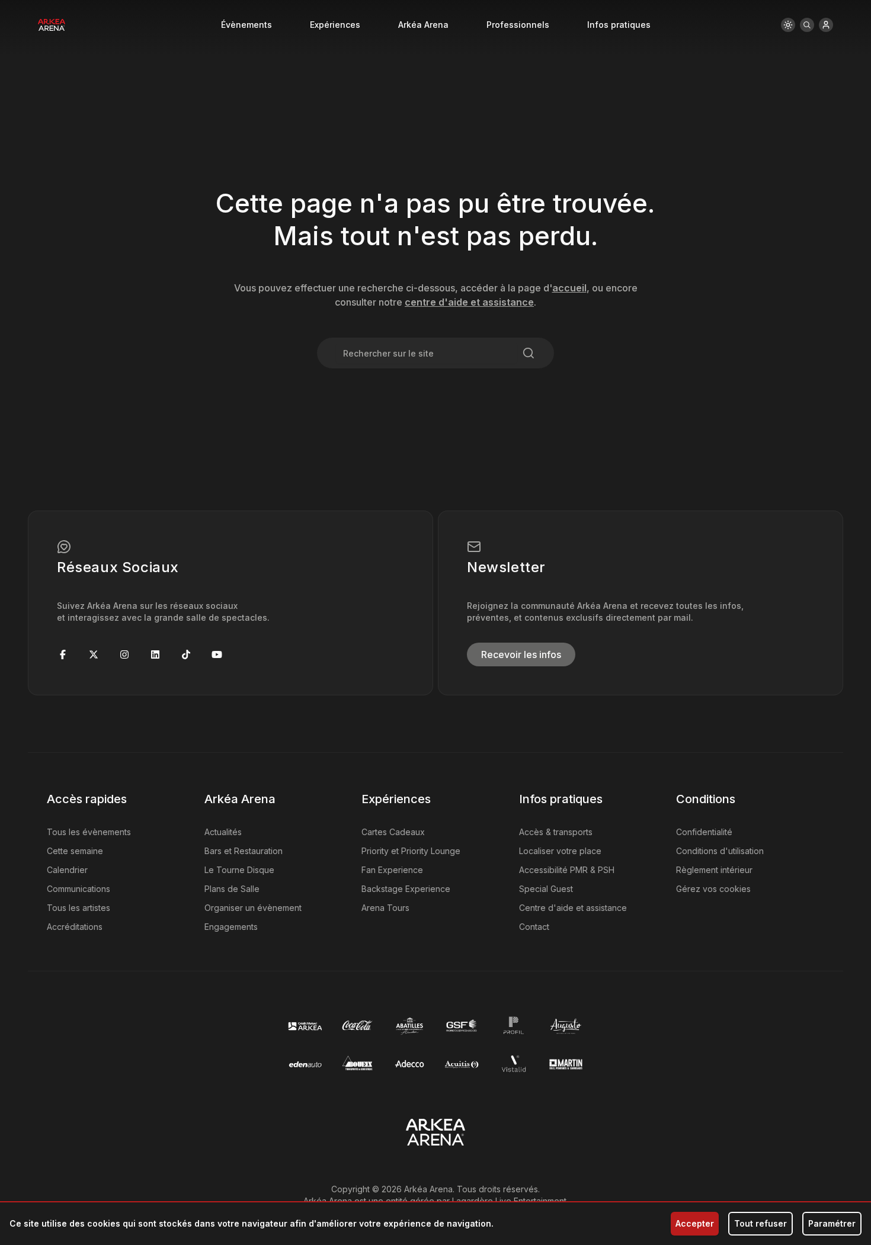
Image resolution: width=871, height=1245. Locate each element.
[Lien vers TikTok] (186, 654)
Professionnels (517, 25)
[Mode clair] (788, 25)
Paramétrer (832, 1223)
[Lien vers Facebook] (63, 654)
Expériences (335, 25)
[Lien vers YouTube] (217, 654)
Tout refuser (760, 1223)
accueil (569, 288)
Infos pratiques (619, 25)
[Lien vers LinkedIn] (155, 654)
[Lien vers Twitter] (94, 654)
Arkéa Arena (423, 25)
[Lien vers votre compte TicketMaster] (826, 25)
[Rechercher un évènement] (807, 25)
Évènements (246, 25)
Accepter (694, 1223)
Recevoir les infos (521, 654)
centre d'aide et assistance (469, 302)
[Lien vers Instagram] (124, 654)
